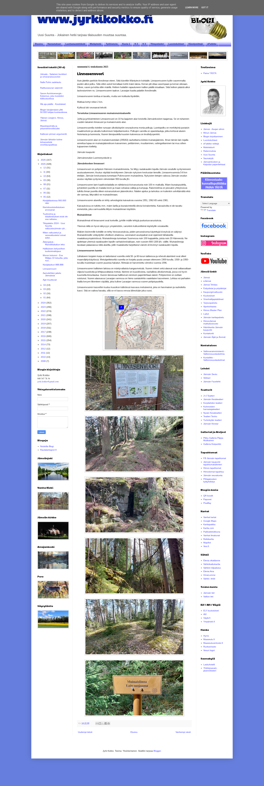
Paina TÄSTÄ (209, 73)
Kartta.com (208, 528)
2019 (43, 323)
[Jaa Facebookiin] (105, 723)
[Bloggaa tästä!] (99, 723)
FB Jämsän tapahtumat (214, 458)
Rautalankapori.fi (48, 450)
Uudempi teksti (85, 732)
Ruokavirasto (209, 646)
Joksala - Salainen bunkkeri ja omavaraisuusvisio (53, 75)
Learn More (191, 7)
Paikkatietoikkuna (211, 532)
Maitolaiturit (209, 147)
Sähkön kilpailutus (212, 568)
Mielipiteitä (95, 44)
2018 (43, 328)
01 (44, 297)
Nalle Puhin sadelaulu (50, 82)
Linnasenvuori (49, 269)
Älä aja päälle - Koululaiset (53, 104)
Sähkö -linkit (209, 578)
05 (44, 197)
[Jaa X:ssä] (102, 723)
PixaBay (207, 503)
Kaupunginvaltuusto (212, 292)
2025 (43, 164)
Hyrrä (206, 636)
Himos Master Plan (212, 310)
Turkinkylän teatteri (212, 420)
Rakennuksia (209, 151)
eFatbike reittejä (211, 143)
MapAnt (207, 542)
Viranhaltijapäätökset (213, 299)
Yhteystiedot (157, 44)
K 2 (136, 44)
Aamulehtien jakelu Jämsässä (52, 274)
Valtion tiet (208, 596)
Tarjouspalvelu (210, 303)
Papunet (207, 499)
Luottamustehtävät (75, 44)
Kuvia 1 (126, 44)
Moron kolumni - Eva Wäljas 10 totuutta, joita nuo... (55, 258)
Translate (211, 210)
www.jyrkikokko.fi (95, 18)
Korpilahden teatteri (212, 403)
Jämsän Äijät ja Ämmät (214, 337)
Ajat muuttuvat (50, 280)
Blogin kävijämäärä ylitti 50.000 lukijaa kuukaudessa (53, 111)
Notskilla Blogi (47, 446)
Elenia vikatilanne (211, 560)
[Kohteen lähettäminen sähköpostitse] (97, 723)
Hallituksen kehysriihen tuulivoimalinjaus (54, 249)
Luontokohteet (176, 44)
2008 (43, 361)
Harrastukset (54, 44)
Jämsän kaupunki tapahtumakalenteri (212, 463)
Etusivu (39, 44)
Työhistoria (112, 44)
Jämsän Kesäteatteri (213, 399)
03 (44, 289)
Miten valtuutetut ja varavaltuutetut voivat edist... (54, 235)
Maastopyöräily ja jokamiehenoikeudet (50, 127)
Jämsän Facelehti (211, 381)
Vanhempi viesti (183, 732)
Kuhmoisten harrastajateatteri (211, 407)
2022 (43, 311)
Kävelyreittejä (196, 44)
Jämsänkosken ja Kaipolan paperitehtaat (214, 163)
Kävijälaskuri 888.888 (53, 264)
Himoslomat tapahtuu (213, 471)
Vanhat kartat (209, 517)
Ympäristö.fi (209, 621)
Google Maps (209, 521)
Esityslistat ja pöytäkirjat (214, 288)
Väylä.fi (206, 618)
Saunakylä (208, 158)
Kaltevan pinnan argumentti (53, 134)
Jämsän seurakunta (212, 475)
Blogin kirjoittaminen (213, 136)
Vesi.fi (206, 546)
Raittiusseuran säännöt (51, 88)
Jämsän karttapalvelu (213, 317)
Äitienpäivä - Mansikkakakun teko (54, 243)
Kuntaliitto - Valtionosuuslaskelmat (214, 358)
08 (44, 184)
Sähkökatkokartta (211, 564)
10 (44, 176)
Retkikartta (208, 539)
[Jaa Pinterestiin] (108, 723)
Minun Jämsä (209, 133)
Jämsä (206, 277)
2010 (43, 357)
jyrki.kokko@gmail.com (48, 381)
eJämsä (207, 281)
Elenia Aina (208, 571)
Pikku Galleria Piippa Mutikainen (213, 439)
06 (44, 192)
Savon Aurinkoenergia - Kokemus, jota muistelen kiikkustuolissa (52, 96)
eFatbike (211, 44)
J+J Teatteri (209, 396)
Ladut (206, 314)
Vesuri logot (209, 650)
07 (44, 188)
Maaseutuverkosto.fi (213, 643)
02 (44, 293)
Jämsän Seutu (210, 374)
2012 (43, 348)
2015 (43, 340)
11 (44, 172)
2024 (43, 302)
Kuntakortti (208, 333)
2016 (43, 336)
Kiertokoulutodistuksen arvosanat (54, 208)
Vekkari (206, 378)
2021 (43, 315)
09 (44, 180)
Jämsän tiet (209, 593)
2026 (43, 160)
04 (44, 285)
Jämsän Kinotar (210, 423)
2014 (43, 344)
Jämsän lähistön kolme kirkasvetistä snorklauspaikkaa (51, 142)
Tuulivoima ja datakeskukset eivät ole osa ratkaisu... (55, 216)
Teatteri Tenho (210, 416)
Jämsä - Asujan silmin (213, 129)
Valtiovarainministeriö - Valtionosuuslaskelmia (214, 352)
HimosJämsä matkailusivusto (210, 322)
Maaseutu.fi (209, 639)
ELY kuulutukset (211, 610)
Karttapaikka (209, 524)
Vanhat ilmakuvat (211, 535)
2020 (43, 319)
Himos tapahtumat (212, 468)
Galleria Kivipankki (212, 444)
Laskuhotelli (209, 664)
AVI (205, 614)
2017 (43, 332)
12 (44, 167)
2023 (43, 307)
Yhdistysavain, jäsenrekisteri (210, 669)
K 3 (144, 44)
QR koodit (208, 495)
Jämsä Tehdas (210, 284)
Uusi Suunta (209, 154)
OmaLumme (209, 575)
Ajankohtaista (209, 306)
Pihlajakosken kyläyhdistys (210, 480)
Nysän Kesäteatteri (212, 413)
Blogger (157, 751)
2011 (43, 353)
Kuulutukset (209, 295)
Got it (204, 7)
